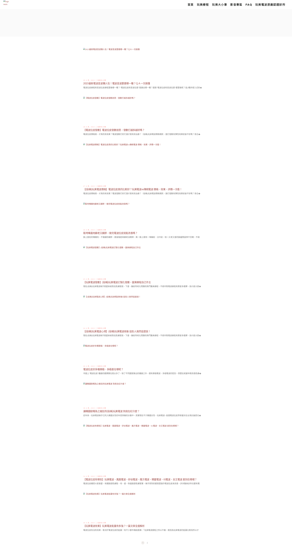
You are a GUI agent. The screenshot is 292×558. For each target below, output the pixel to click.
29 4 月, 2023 (89, 80)
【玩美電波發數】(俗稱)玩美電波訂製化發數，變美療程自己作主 (117, 282)
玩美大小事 (102, 80)
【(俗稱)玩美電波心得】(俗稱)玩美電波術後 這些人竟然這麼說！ (117, 331)
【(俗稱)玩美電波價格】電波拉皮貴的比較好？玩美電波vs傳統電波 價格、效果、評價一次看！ (132, 189)
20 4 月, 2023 (89, 366)
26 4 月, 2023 (89, 230)
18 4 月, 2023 (89, 408)
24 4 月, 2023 (89, 328)
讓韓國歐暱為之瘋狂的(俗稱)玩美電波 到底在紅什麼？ (111, 411)
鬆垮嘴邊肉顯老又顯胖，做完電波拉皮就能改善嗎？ (110, 233)
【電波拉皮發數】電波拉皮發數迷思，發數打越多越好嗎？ (114, 130)
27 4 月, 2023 (89, 186)
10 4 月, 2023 (89, 523)
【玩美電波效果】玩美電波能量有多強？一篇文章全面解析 (114, 526)
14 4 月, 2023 (89, 476)
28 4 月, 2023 (89, 127)
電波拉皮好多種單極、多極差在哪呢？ (103, 369)
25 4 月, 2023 (89, 279)
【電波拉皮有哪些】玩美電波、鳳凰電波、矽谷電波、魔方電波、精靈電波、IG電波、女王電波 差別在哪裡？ (140, 479)
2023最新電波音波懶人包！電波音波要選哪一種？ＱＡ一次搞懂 (116, 83)
